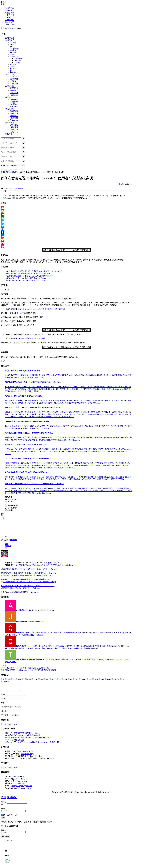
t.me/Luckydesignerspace (22, 788)
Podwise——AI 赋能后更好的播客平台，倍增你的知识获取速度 (25, 579)
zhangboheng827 (18, 776)
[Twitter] (66, 225)
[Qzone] (66, 218)
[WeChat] (66, 211)
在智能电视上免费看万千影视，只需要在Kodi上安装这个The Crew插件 (34, 271)
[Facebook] (66, 229)
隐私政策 (8, 134)
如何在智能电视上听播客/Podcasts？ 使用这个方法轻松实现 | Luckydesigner (44, 565)
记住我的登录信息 (10, 815)
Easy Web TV (28, 751)
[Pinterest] (66, 243)
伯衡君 (49, 563)
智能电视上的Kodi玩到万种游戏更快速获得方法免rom (27, 280)
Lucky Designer (21, 779)
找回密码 (12, 797)
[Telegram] (66, 222)
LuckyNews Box (36, 756)
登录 (2, 4)
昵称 (3, 695)
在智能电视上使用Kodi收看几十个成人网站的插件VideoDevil (30, 276)
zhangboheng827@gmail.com (22, 786)
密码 (2, 805)
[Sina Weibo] (66, 208)
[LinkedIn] (66, 236)
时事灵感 (7, 172)
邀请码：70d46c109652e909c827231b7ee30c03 (35, 610)
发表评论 (19, 189)
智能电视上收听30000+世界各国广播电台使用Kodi (26, 278)
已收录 (121, 184)
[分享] (66, 246)
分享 (2, 518)
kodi (6, 544)
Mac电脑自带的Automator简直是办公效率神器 (22, 735)
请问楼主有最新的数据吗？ (30, 621)
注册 (4, 2)
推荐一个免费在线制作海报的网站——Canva (22, 733)
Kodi (7, 290)
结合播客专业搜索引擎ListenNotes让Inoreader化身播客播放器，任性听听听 (35, 309)
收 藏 (3, 361)
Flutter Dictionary (27, 754)
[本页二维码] (7, 862)
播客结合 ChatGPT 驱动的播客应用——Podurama (19, 592)
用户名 (3, 802)
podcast (51, 357)
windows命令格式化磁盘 (14, 740)
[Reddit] (66, 239)
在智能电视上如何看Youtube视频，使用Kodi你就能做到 (28, 273)
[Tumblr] (66, 232)
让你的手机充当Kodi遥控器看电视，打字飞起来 (25, 338)
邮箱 (3, 699)
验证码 (3, 809)
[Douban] (66, 215)
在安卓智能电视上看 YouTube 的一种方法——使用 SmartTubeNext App (27, 586)
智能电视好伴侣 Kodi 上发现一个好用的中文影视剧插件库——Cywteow (28, 573)
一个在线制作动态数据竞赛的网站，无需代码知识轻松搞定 (28, 737)
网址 (2, 703)
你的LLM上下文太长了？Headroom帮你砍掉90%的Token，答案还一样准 (33, 742)
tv (6, 548)
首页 (2, 172)
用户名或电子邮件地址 (9, 826)
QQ (2, 707)
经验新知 (14, 172)
